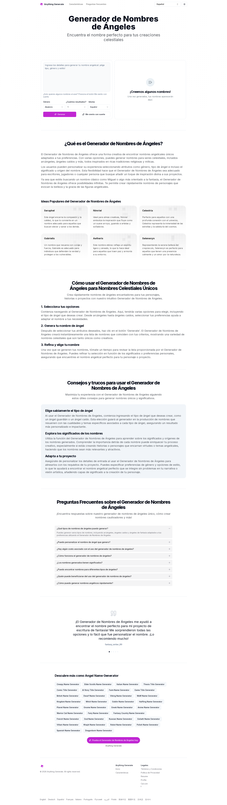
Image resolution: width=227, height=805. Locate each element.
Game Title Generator (144, 690)
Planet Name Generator (67, 707)
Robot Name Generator (120, 725)
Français (69, 799)
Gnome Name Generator (95, 707)
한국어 (148, 799)
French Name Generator (68, 719)
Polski (114, 799)
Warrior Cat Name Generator (70, 713)
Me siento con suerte (95, 114)
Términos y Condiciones (151, 769)
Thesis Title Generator (153, 684)
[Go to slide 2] (111, 651)
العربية (106, 799)
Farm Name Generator (119, 690)
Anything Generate (113, 746)
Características (76, 4)
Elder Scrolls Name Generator (97, 684)
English (43, 799)
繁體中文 (131, 799)
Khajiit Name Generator (94, 725)
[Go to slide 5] (117, 651)
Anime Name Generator (148, 707)
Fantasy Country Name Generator (128, 713)
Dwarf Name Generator (94, 696)
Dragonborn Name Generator (98, 730)
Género (46, 102)
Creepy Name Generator (68, 684)
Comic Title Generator (67, 690)
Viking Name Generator (121, 696)
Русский (98, 799)
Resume (144, 776)
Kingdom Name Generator (69, 701)
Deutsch (51, 799)
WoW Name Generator (147, 696)
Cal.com (144, 784)
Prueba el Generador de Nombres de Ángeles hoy (115, 740)
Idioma (92, 102)
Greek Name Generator (122, 707)
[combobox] (167, 4)
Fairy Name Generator (98, 713)
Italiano (79, 799)
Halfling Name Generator (150, 701)
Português (88, 799)
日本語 (140, 799)
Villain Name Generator (67, 725)
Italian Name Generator (127, 684)
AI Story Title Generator (93, 690)
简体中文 (122, 799)
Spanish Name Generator (68, 730)
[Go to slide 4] (115, 651)
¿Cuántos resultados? (76, 102)
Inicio (118, 769)
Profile (143, 780)
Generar (61, 114)
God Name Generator (94, 719)
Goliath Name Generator (148, 719)
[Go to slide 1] (109, 651)
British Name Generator (67, 696)
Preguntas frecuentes (96, 4)
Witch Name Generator (96, 701)
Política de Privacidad (150, 773)
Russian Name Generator (120, 719)
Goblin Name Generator (123, 701)
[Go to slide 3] (113, 651)
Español (60, 799)
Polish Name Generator (147, 725)
